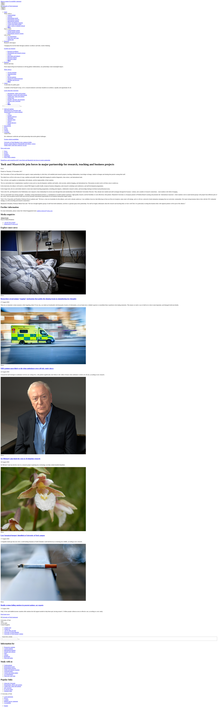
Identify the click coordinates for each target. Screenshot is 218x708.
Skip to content (5, 1)
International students (9, 650)
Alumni (6, 130)
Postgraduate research (10, 668)
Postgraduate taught (9, 667)
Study (5, 12)
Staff (5, 653)
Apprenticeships (8, 671)
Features (6, 154)
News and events (5, 148)
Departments (7, 126)
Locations (6, 132)
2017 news (19, 160)
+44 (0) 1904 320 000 (10, 630)
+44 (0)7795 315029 (9, 222)
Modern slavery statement (11, 701)
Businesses (7, 656)
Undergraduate (8, 665)
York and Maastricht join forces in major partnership (36, 160)
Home (2, 160)
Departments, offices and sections (13, 685)
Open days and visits (9, 676)
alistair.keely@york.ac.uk (11, 224)
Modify (6, 706)
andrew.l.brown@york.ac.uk (44, 211)
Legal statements (8, 696)
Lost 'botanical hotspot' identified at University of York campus (23, 535)
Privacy (6, 698)
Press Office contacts (9, 157)
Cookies (6, 700)
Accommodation (8, 674)
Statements (7, 155)
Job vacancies (7, 688)
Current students (8, 648)
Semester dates (8, 691)
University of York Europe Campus (13, 634)
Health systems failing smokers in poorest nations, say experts (22, 605)
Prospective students (9, 647)
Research (6, 41)
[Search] (21, 106)
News (5, 127)
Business (6, 62)
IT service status (8, 689)
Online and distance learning (11, 670)
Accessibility (7, 703)
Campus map (7, 627)
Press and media (8, 658)
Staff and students (9, 109)
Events (6, 129)
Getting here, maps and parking (12, 686)
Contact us (7, 629)
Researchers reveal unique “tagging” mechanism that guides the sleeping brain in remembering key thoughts (38, 299)
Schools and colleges (9, 652)
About (5, 83)
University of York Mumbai (11, 632)
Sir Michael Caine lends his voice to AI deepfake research (20, 459)
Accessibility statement (15, 1)
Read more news (5, 614)
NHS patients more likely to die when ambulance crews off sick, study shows (27, 368)
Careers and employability (11, 673)
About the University (9, 683)
